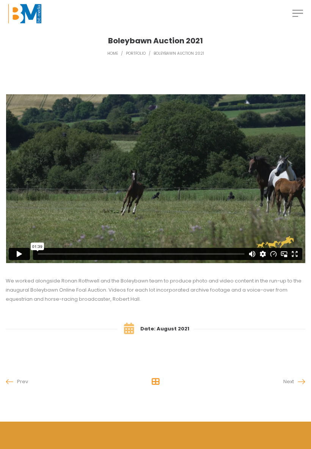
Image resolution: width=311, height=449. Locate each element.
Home (112, 53)
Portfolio (136, 53)
